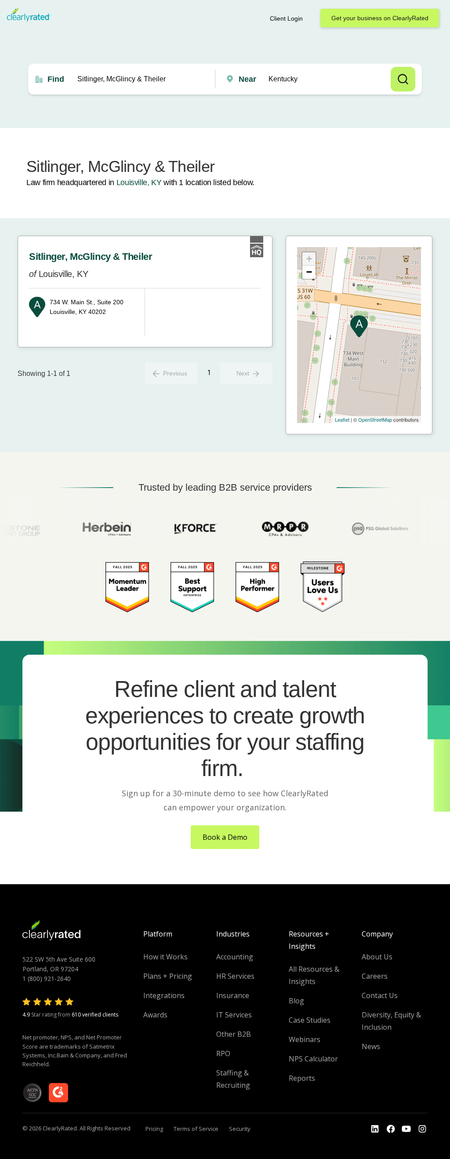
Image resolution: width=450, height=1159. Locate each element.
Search (403, 79)
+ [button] (309, 258)
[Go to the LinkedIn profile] (375, 1129)
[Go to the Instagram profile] (422, 1129)
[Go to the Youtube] (390, 1129)
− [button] (309, 271)
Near (247, 79)
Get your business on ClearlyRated (379, 18)
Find (55, 79)
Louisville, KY (139, 182)
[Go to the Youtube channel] (406, 1129)
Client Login (286, 18)
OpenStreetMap (375, 419)
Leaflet (342, 419)
